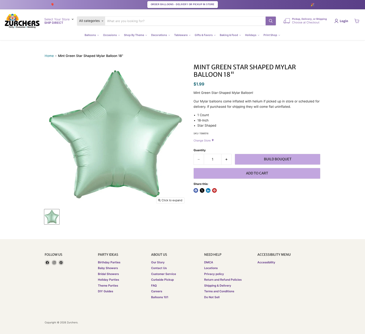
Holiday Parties (108, 279)
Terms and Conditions (219, 291)
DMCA (208, 262)
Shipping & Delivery (217, 285)
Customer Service (163, 274)
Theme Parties (108, 285)
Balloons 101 (159, 297)
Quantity (200, 150)
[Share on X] (202, 190)
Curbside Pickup (162, 279)
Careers (156, 291)
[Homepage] (22, 21)
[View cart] (357, 21)
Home (49, 56)
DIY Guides (105, 291)
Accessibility (266, 262)
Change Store (204, 140)
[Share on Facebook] (196, 190)
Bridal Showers (108, 274)
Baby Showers (108, 268)
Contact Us (159, 268)
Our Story (158, 262)
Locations (211, 268)
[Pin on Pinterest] (214, 190)
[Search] (271, 21)
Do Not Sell (212, 297)
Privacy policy (214, 274)
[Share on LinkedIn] (208, 190)
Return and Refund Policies (223, 279)
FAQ (154, 285)
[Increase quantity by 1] (226, 159)
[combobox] (185, 21)
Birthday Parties (109, 262)
